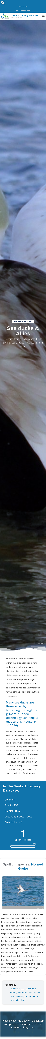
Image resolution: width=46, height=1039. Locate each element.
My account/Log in (23, 10)
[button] (3, 3)
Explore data (23, 6)
